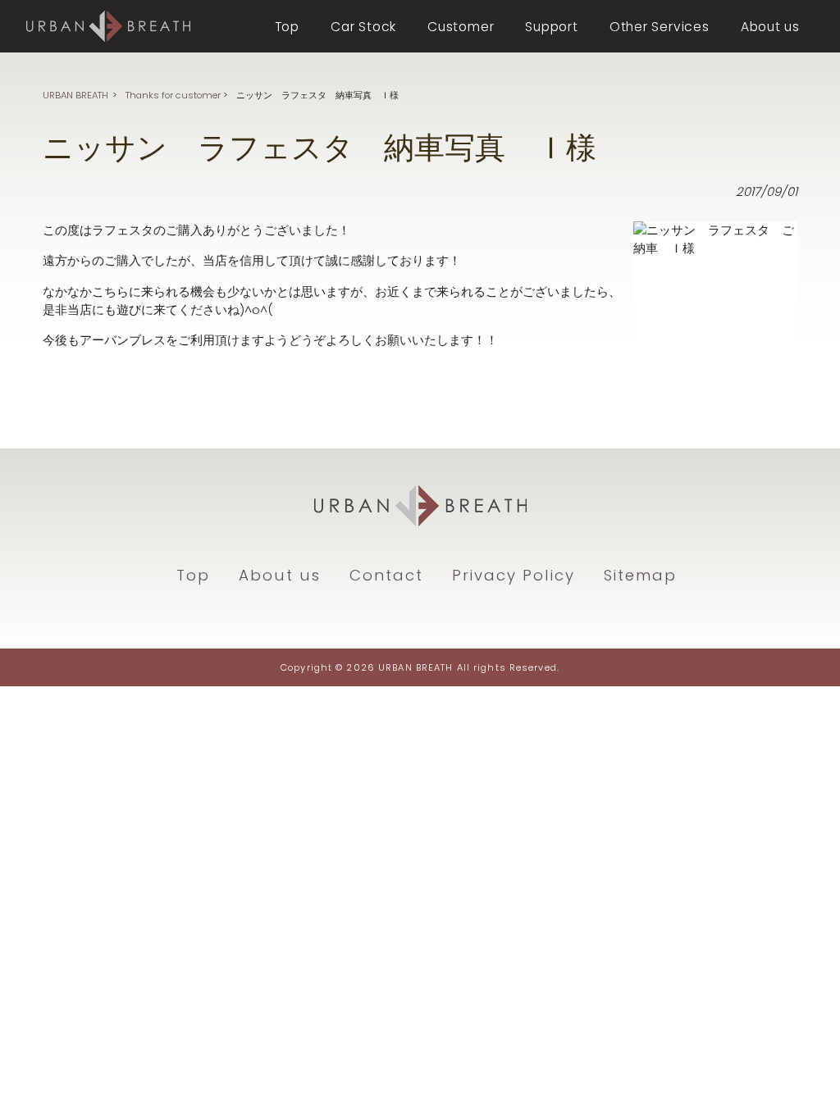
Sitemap (640, 575)
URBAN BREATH (75, 95)
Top (193, 575)
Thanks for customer (173, 95)
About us (280, 575)
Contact (386, 575)
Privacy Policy (513, 575)
